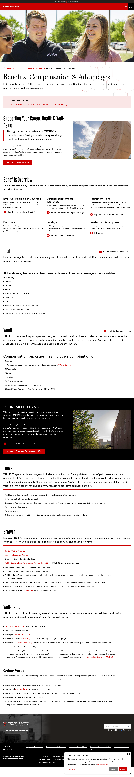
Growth (53, 104)
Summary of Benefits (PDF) (17, 162)
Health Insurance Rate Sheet (20, 212)
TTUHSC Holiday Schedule (62, 235)
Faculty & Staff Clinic (14, 626)
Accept (122, 769)
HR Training (99, 233)
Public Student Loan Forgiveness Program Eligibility (27, 563)
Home (8, 68)
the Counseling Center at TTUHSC (98, 657)
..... (17, 68)
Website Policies (44, 759)
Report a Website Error (47, 763)
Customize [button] (71, 769)
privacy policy (102, 765)
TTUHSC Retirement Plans (119, 331)
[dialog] (97, 763)
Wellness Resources (22, 634)
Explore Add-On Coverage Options (66, 212)
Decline (113, 769)
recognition (28, 590)
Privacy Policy (44, 756)
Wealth (38, 104)
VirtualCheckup (23, 643)
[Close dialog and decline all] (128, 754)
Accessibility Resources (63, 759)
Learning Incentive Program (17, 555)
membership (20, 689)
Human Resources (11, 6)
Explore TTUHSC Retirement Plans (109, 214)
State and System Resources (63, 756)
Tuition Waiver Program (15, 551)
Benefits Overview (18, 104)
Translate (127, 730)
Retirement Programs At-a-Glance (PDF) (23, 451)
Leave (45, 104)
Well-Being (62, 104)
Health (31, 104)
